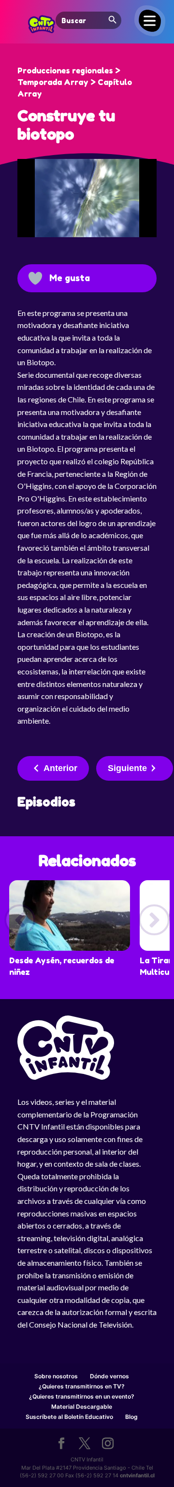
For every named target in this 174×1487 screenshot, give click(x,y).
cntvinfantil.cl (137, 1475)
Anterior (60, 768)
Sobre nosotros (56, 1376)
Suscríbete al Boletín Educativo (69, 1416)
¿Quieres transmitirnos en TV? (82, 1386)
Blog (131, 1416)
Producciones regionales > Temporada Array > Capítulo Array (74, 82)
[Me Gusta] (35, 278)
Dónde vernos (109, 1376)
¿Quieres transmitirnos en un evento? (81, 1396)
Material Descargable (81, 1406)
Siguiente (127, 768)
